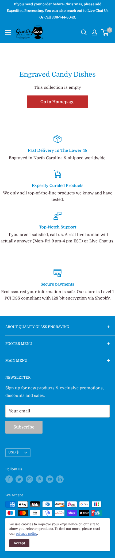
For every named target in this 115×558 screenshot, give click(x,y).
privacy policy (26, 533)
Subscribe (23, 427)
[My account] (94, 32)
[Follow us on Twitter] (19, 479)
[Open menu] (8, 32)
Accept (19, 543)
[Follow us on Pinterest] (39, 479)
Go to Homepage (57, 101)
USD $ (13, 452)
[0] (105, 32)
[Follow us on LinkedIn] (60, 479)
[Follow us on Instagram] (29, 479)
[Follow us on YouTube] (49, 479)
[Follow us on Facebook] (9, 479)
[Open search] (84, 32)
